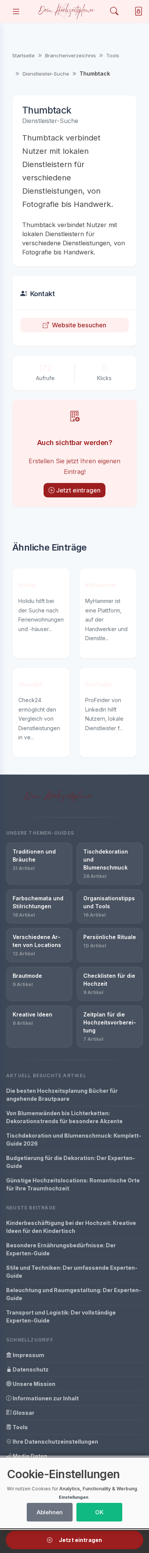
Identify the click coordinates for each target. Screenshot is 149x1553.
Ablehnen (50, 1512)
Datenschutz (30, 1369)
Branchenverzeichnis (70, 55)
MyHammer (101, 585)
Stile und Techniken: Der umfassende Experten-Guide (72, 1271)
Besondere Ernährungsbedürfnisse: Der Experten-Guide (61, 1249)
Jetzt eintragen (78, 490)
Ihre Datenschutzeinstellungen (54, 1441)
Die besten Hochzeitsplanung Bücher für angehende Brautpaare (62, 1094)
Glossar (22, 1412)
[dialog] (74, 1492)
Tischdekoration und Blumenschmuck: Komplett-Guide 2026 (73, 1139)
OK (99, 1512)
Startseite (23, 55)
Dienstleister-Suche (46, 74)
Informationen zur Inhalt (45, 1398)
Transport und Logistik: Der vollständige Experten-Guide (61, 1316)
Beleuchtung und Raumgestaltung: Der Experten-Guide (73, 1294)
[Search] (114, 11)
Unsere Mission (33, 1384)
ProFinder (98, 684)
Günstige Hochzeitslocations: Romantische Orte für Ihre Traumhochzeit (73, 1184)
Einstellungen (73, 1497)
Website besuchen (79, 325)
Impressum (27, 1355)
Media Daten (29, 1456)
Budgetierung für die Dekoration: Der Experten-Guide (70, 1162)
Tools (112, 55)
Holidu (27, 585)
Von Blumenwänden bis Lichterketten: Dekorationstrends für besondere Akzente (64, 1117)
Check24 (30, 684)
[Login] (137, 11)
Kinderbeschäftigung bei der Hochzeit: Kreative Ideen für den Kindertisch (71, 1227)
